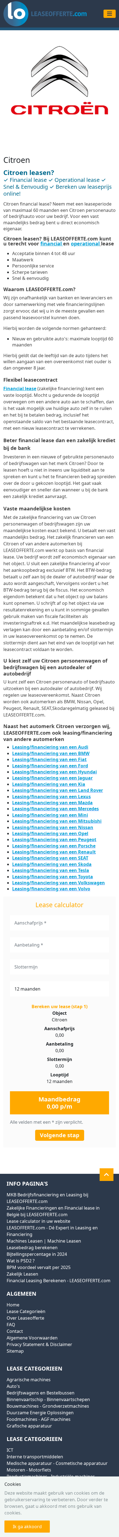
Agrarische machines (29, 1380)
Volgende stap (59, 1135)
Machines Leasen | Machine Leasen (44, 1241)
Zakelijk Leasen (22, 1274)
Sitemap (15, 1351)
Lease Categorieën (26, 1311)
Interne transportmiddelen (35, 1457)
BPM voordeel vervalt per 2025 (39, 1267)
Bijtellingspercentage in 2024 (37, 1254)
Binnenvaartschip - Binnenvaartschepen (48, 1399)
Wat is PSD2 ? (21, 1261)
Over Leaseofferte (25, 1318)
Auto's (13, 1386)
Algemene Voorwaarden (32, 1338)
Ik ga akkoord (27, 1527)
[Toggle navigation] (110, 14)
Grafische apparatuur (29, 1426)
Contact (15, 1331)
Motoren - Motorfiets (29, 1470)
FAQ (11, 1325)
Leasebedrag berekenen (32, 1248)
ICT (10, 1450)
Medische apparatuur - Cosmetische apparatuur (57, 1463)
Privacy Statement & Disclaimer (39, 1344)
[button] (106, 1174)
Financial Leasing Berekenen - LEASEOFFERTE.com (58, 1281)
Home (13, 1305)
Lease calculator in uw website (38, 1221)
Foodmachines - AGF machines (39, 1419)
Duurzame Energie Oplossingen (40, 1413)
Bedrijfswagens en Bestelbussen (40, 1393)
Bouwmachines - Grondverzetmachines (48, 1406)
